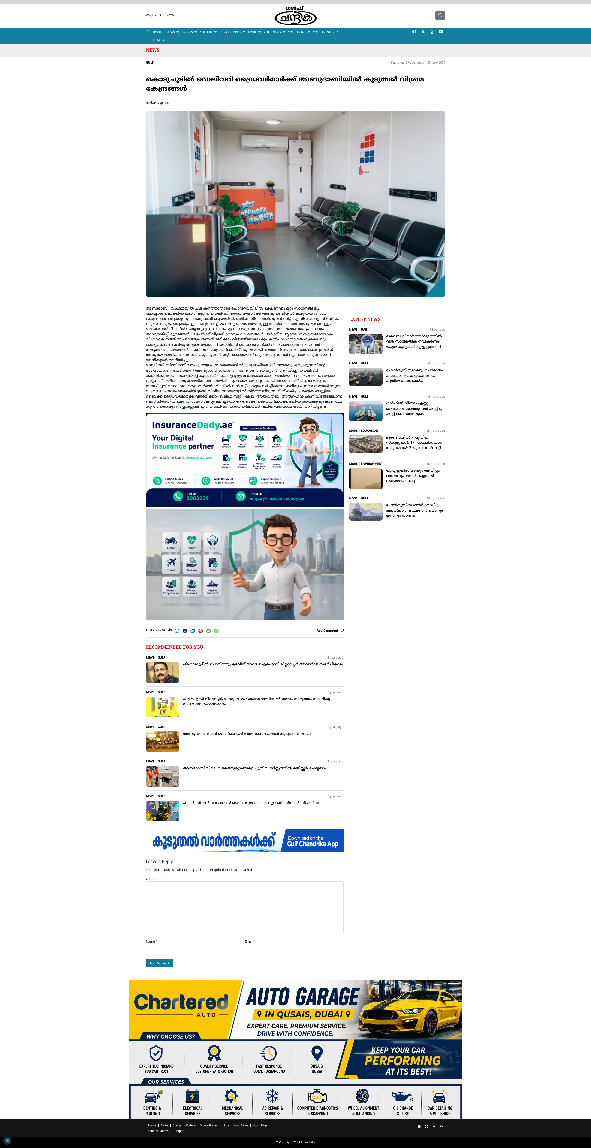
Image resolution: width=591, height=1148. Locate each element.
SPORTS (187, 32)
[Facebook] (178, 631)
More (353, 431)
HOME (157, 32)
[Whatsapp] (217, 631)
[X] (186, 631)
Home (152, 1125)
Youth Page (297, 32)
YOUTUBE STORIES (326, 32)
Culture (191, 1125)
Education (369, 431)
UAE (364, 330)
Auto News (272, 32)
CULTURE (206, 32)
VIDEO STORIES (230, 32)
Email (250, 941)
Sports (177, 1125)
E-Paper (178, 1131)
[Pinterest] (201, 631)
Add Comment (327, 631)
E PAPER (158, 40)
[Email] (209, 631)
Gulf (150, 63)
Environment (372, 464)
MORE (252, 32)
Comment (154, 878)
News (152, 50)
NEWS (170, 32)
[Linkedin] (193, 631)
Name (151, 941)
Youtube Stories (158, 1131)
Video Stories (208, 1125)
